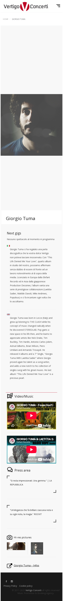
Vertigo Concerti (33, 590)
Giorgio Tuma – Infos (26, 565)
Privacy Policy (10, 585)
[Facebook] (6, 581)
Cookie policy (25, 585)
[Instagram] (12, 581)
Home (5, 19)
